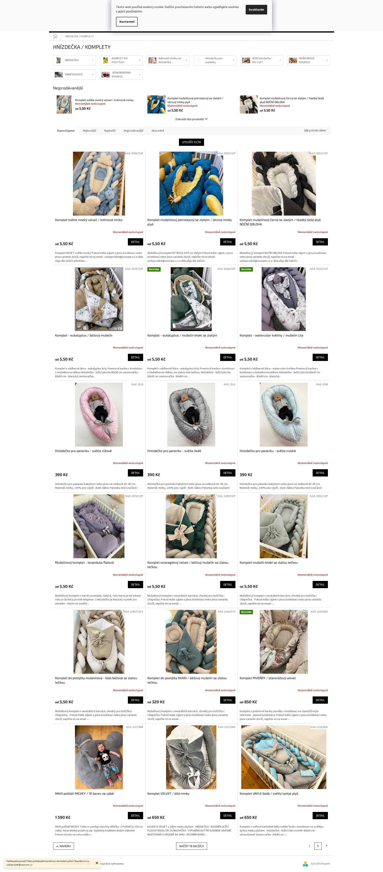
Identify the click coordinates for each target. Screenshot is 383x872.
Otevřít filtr (191, 142)
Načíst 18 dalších (191, 846)
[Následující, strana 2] (318, 846)
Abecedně (158, 131)
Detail (135, 241)
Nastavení (126, 21)
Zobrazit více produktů (189, 119)
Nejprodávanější (133, 131)
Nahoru (65, 846)
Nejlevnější (89, 131)
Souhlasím (256, 9)
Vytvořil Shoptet (320, 864)
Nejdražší (110, 131)
